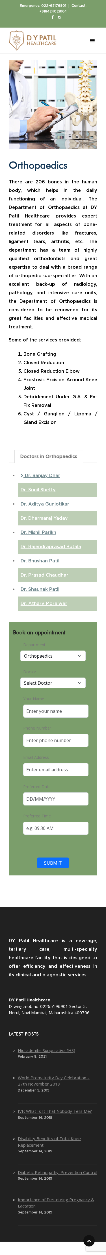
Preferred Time (37, 816)
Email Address (36, 757)
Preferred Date (37, 786)
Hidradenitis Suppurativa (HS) (46, 1050)
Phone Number (37, 728)
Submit (53, 863)
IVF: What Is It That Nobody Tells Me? (55, 1111)
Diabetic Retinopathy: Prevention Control (57, 1172)
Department (34, 644)
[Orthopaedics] (53, 104)
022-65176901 (53, 5)
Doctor (29, 671)
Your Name (33, 698)
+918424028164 (53, 11)
